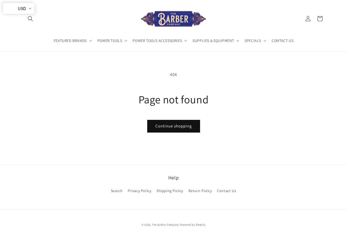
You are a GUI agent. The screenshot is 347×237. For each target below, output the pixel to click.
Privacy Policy (139, 190)
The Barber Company (165, 224)
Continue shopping (173, 126)
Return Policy (200, 190)
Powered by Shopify (193, 224)
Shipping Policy (169, 190)
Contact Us (226, 190)
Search (117, 190)
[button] (30, 19)
